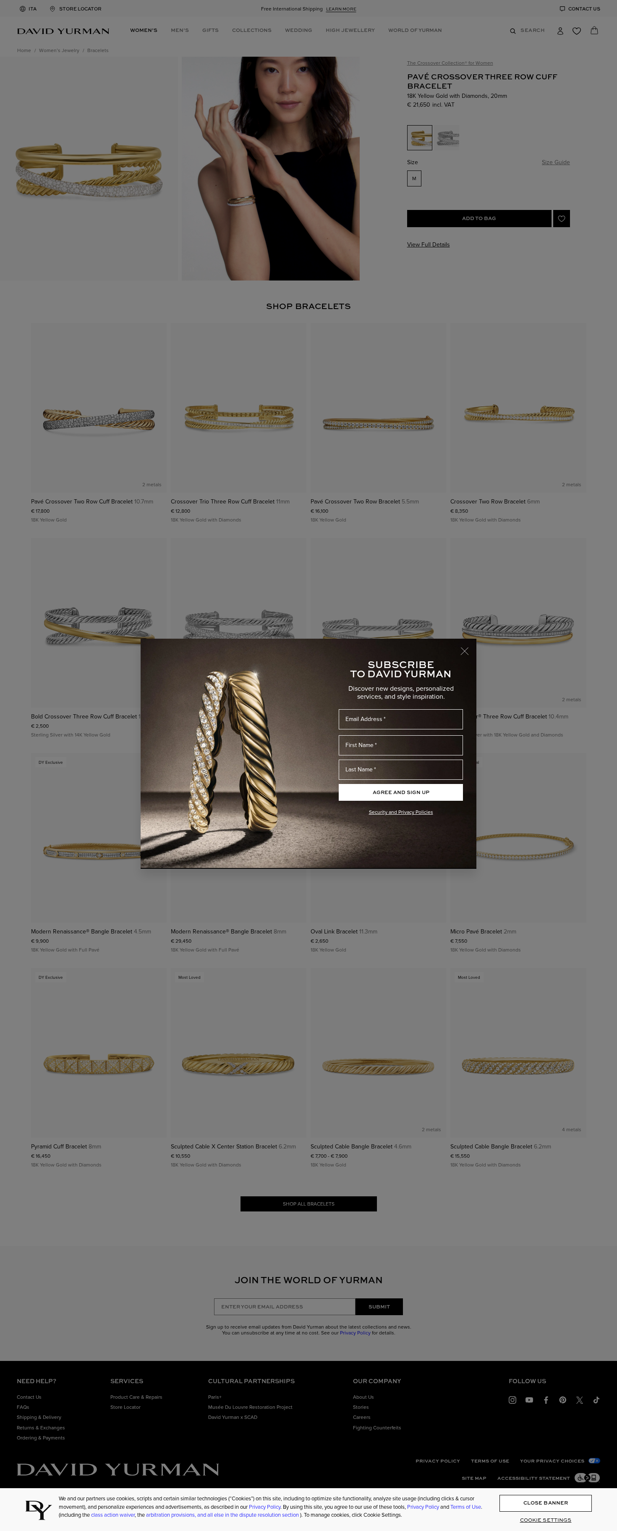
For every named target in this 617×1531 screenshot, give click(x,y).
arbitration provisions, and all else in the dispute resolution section (223, 1514)
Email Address (363, 719)
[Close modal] (468, 647)
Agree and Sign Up (401, 792)
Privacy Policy (264, 1506)
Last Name (359, 769)
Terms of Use (465, 1506)
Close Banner (545, 1503)
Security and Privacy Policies (401, 811)
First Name (359, 745)
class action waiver (113, 1514)
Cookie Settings (546, 1519)
